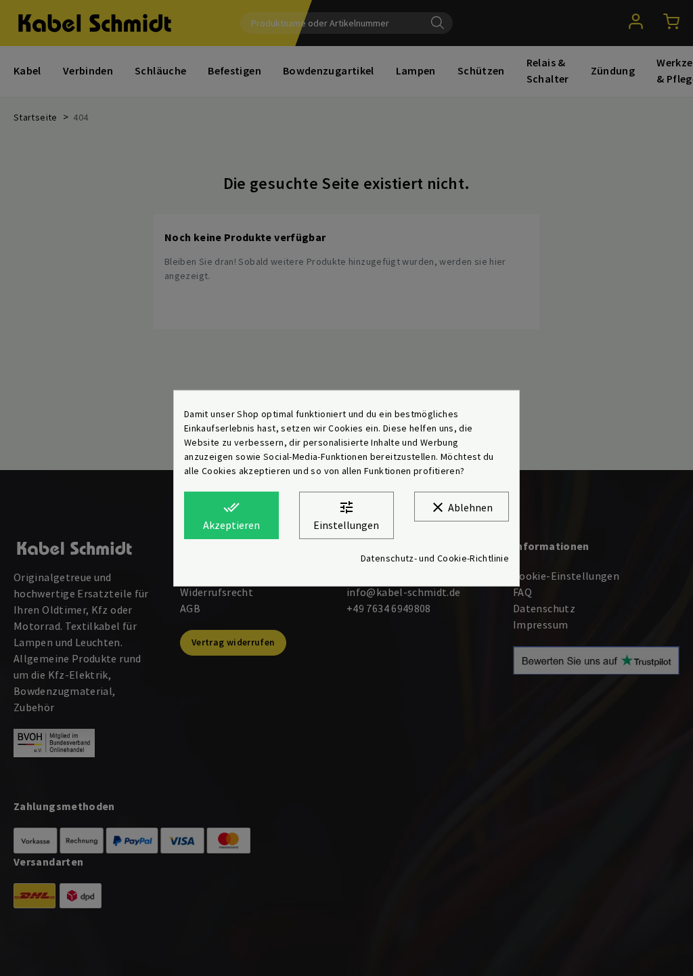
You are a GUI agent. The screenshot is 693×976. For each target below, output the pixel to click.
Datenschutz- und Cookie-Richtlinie (435, 558)
